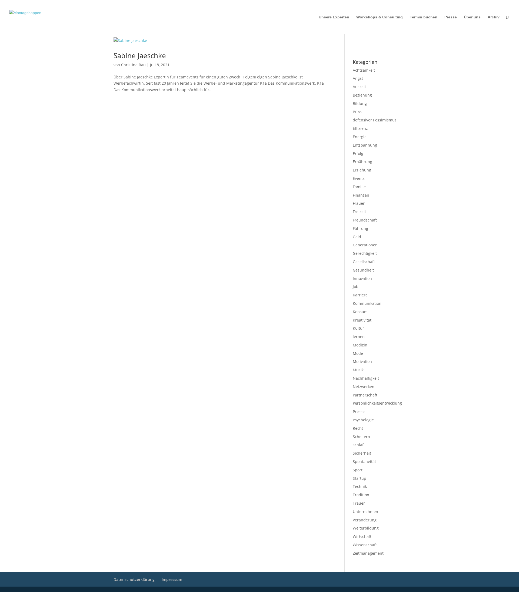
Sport (357, 469)
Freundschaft (365, 220)
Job (355, 286)
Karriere (360, 294)
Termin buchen (423, 17)
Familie (359, 186)
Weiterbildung (366, 528)
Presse (450, 17)
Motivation (362, 361)
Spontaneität (364, 461)
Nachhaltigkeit (366, 378)
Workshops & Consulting (379, 17)
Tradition (361, 494)
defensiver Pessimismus (375, 120)
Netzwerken (363, 386)
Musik (358, 369)
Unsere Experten (334, 17)
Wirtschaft (362, 536)
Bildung (360, 103)
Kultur (358, 328)
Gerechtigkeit (365, 253)
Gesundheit (363, 270)
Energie (360, 136)
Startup (359, 478)
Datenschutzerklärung (368, 48)
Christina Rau (133, 64)
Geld (357, 236)
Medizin (360, 345)
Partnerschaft (365, 395)
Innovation (362, 278)
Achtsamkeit (364, 70)
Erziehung (362, 170)
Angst (358, 78)
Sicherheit (362, 453)
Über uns (472, 17)
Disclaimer (377, 41)
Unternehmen (365, 511)
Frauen (359, 203)
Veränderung (365, 519)
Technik (360, 486)
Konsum (360, 311)
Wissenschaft (365, 544)
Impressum (360, 41)
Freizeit (359, 211)
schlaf (358, 444)
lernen (359, 336)
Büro (357, 111)
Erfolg (358, 153)
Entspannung (365, 145)
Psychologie (363, 419)
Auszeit (359, 86)
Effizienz (360, 128)
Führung (360, 228)
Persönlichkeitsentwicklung (377, 403)
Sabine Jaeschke (140, 55)
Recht (358, 428)
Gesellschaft (364, 261)
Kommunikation (367, 303)
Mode (358, 353)
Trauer (359, 503)
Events (359, 178)
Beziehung (362, 95)
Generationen (365, 244)
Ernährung (362, 161)
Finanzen (361, 195)
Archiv (494, 17)
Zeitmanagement (368, 553)
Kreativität (362, 320)
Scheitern (361, 436)
